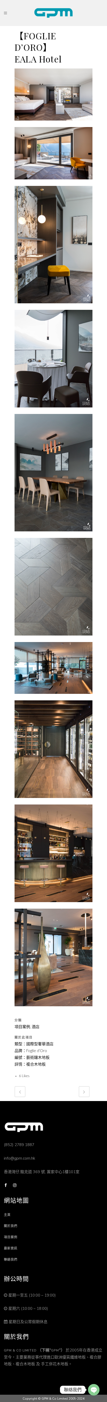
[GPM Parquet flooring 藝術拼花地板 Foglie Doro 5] (53, 534)
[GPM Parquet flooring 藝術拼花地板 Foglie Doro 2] (53, 182)
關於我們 (10, 1226)
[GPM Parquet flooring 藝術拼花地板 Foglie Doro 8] (53, 801)
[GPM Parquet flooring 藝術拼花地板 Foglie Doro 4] (53, 410)
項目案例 (10, 1237)
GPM (55, 1350)
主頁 (7, 1215)
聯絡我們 (10, 1260)
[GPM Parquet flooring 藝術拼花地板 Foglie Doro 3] (53, 306)
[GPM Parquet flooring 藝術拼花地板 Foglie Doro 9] (53, 905)
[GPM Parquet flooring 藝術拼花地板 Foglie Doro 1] (53, 123)
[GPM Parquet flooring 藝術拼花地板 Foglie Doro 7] (53, 697)
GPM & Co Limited (20, 1350)
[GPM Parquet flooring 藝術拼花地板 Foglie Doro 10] (53, 1009)
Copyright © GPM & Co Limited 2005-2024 (53, 1399)
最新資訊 (10, 1248)
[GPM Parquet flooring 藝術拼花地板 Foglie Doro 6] (53, 638)
